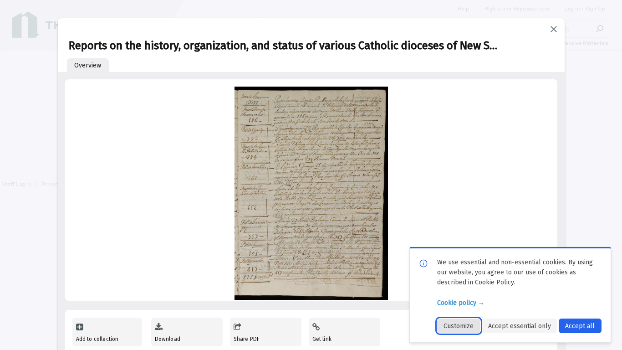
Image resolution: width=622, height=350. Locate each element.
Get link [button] (321, 339)
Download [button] (167, 339)
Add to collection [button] (97, 339)
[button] (553, 29)
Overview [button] (87, 65)
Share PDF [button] (247, 339)
